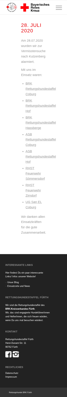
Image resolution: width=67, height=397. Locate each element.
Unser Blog (13, 282)
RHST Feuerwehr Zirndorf (33, 190)
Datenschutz (11, 373)
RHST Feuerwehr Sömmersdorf (35, 173)
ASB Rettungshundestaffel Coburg (41, 140)
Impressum (11, 376)
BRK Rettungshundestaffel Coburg (41, 89)
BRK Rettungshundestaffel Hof (41, 106)
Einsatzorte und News (18, 286)
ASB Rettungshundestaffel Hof (41, 156)
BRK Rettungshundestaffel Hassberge (41, 123)
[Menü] (57, 7)
